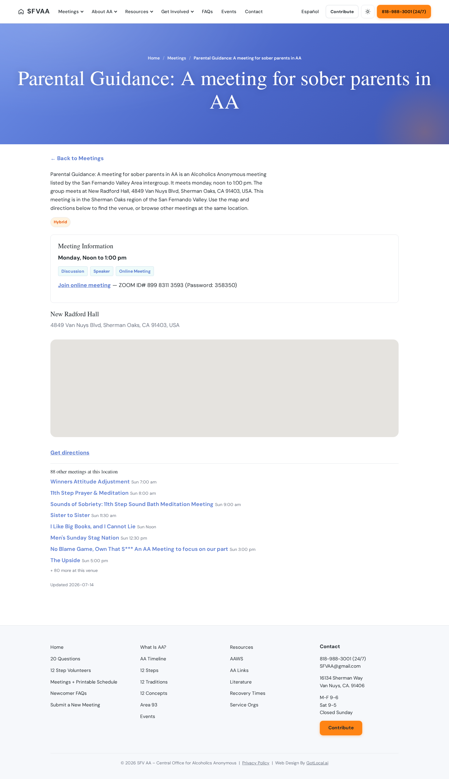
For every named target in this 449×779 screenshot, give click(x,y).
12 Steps (149, 670)
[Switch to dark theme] (367, 11)
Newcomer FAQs (68, 693)
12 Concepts (153, 693)
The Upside (65, 560)
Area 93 (148, 705)
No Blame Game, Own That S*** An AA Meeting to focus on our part (139, 549)
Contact (254, 12)
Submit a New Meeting (75, 705)
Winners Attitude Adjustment (90, 481)
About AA (102, 12)
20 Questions (65, 659)
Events (228, 12)
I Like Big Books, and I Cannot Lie (93, 526)
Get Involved (175, 12)
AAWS (236, 659)
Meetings (68, 12)
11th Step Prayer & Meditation (89, 493)
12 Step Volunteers (70, 670)
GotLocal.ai (317, 763)
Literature (241, 682)
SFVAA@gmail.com (340, 666)
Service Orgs (244, 705)
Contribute (342, 11)
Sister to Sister (70, 515)
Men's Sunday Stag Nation (84, 537)
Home (154, 58)
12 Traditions (154, 682)
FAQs (207, 12)
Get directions (69, 452)
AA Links (239, 670)
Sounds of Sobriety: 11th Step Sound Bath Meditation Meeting (132, 504)
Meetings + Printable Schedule (83, 682)
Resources (136, 12)
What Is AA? (153, 647)
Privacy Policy (255, 763)
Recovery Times (247, 693)
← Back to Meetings (77, 158)
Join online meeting (84, 285)
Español (310, 12)
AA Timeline (153, 659)
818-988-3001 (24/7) (404, 11)
